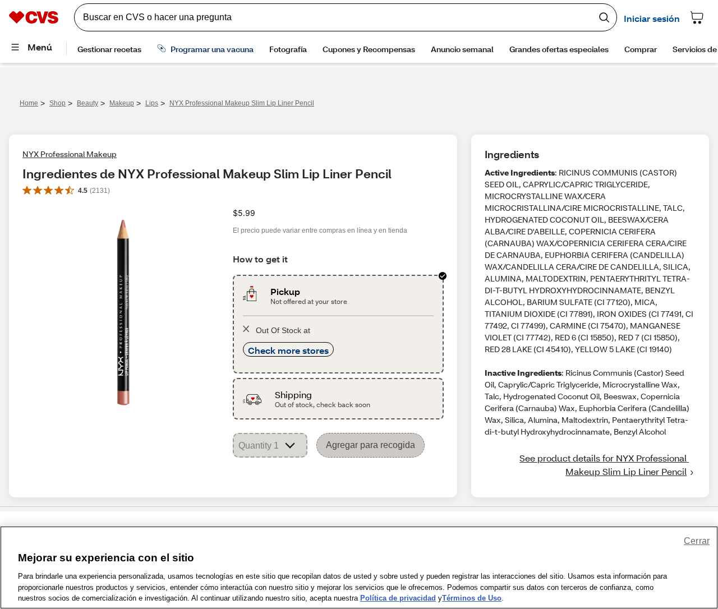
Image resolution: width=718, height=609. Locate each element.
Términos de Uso (471, 597)
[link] (590, 465)
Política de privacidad (398, 597)
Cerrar (697, 541)
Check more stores (288, 350)
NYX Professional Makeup (69, 154)
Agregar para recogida (370, 445)
